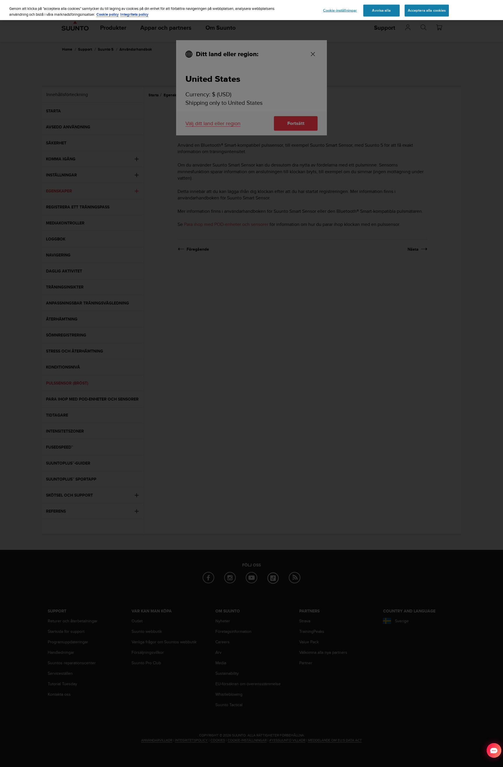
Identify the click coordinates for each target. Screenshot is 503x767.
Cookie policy (107, 14)
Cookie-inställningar (340, 10)
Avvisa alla (381, 10)
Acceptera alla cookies (427, 10)
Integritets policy (134, 14)
